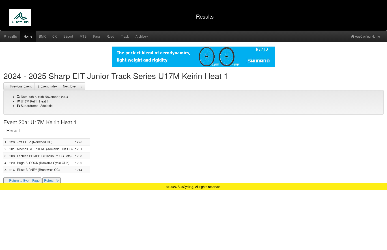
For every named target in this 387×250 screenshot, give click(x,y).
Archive (140, 36)
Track (125, 36)
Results (10, 36)
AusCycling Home (367, 36)
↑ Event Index (47, 86)
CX (54, 36)
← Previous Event (19, 86)
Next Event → (72, 86)
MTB (83, 36)
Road (110, 36)
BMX (42, 36)
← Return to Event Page (22, 180)
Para (96, 36)
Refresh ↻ (51, 180)
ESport (68, 36)
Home (28, 36)
